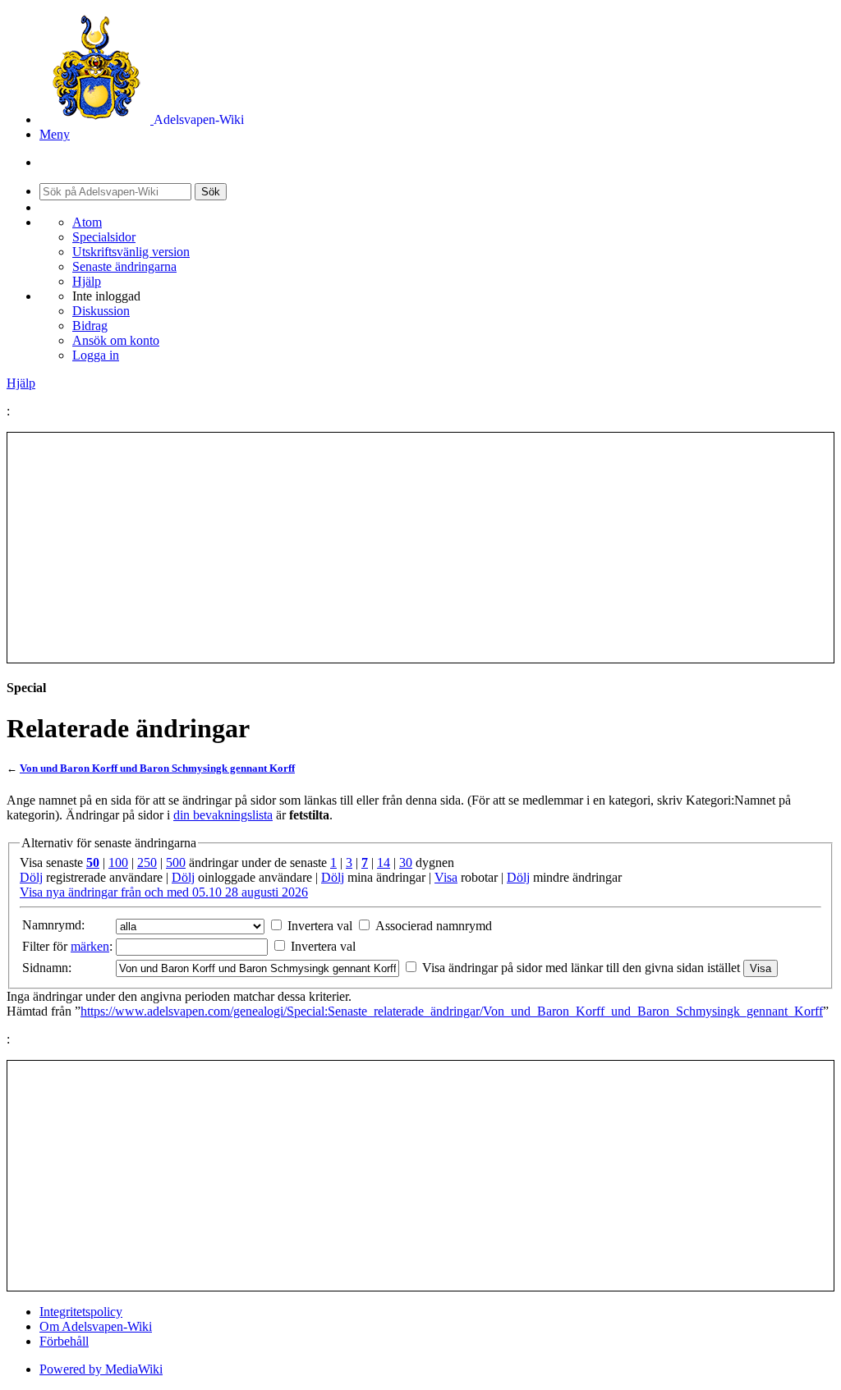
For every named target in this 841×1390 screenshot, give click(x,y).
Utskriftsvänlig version (131, 252)
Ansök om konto (115, 340)
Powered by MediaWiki (101, 1369)
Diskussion (101, 311)
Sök (210, 192)
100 (118, 862)
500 (176, 862)
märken (90, 946)
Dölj (31, 877)
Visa (445, 877)
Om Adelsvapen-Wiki (95, 1326)
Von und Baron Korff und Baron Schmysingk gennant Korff (157, 768)
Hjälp (86, 281)
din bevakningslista (223, 815)
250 (147, 862)
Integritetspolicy (80, 1312)
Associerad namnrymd (433, 926)
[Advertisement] (420, 548)
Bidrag (90, 326)
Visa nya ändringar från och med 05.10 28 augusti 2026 (164, 892)
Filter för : (67, 946)
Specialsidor (104, 237)
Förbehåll (64, 1341)
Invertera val (319, 926)
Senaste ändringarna (124, 266)
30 (405, 862)
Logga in (95, 355)
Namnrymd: (53, 925)
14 (383, 862)
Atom (87, 222)
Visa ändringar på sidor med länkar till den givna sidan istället (581, 968)
